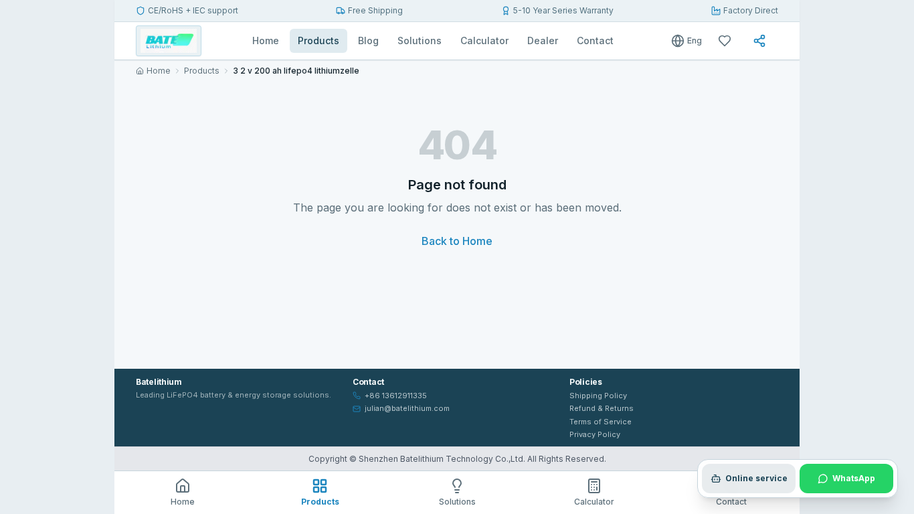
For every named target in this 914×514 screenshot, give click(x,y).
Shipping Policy (598, 395)
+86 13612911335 (396, 395)
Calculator (484, 40)
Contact (595, 40)
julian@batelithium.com (407, 408)
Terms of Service (600, 421)
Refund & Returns (601, 408)
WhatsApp (853, 478)
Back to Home (457, 241)
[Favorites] (727, 41)
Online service (756, 478)
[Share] (762, 41)
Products (318, 40)
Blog (368, 40)
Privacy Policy (594, 434)
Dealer (542, 40)
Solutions (419, 40)
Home (265, 40)
